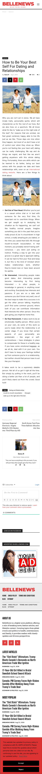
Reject (21, 769)
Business (5, 666)
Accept (21, 763)
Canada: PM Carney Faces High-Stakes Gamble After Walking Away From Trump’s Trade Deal (20, 683)
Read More (23, 756)
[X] (10, 80)
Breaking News (8, 677)
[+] (32, 500)
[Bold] (4, 499)
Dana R (6, 75)
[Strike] (13, 499)
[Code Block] (24, 499)
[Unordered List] (18, 499)
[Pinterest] (15, 80)
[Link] (27, 499)
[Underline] (10, 499)
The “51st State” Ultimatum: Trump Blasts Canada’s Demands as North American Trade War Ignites (19, 660)
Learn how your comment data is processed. (19, 506)
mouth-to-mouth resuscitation (12, 393)
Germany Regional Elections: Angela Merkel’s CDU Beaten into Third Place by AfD (11, 427)
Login (37, 485)
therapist (27, 393)
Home (4, 12)
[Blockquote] (21, 499)
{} (30, 500)
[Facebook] (4, 80)
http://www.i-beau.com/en (21, 457)
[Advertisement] (21, 35)
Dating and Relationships (16, 390)
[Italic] (7, 499)
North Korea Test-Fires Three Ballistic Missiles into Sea (30, 425)
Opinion (11, 12)
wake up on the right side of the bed (14, 396)
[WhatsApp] (20, 80)
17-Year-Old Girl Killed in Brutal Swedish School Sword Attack (16, 672)
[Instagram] (11, 642)
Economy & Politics (10, 690)
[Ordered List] (15, 499)
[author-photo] (21, 451)
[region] (21, 755)
